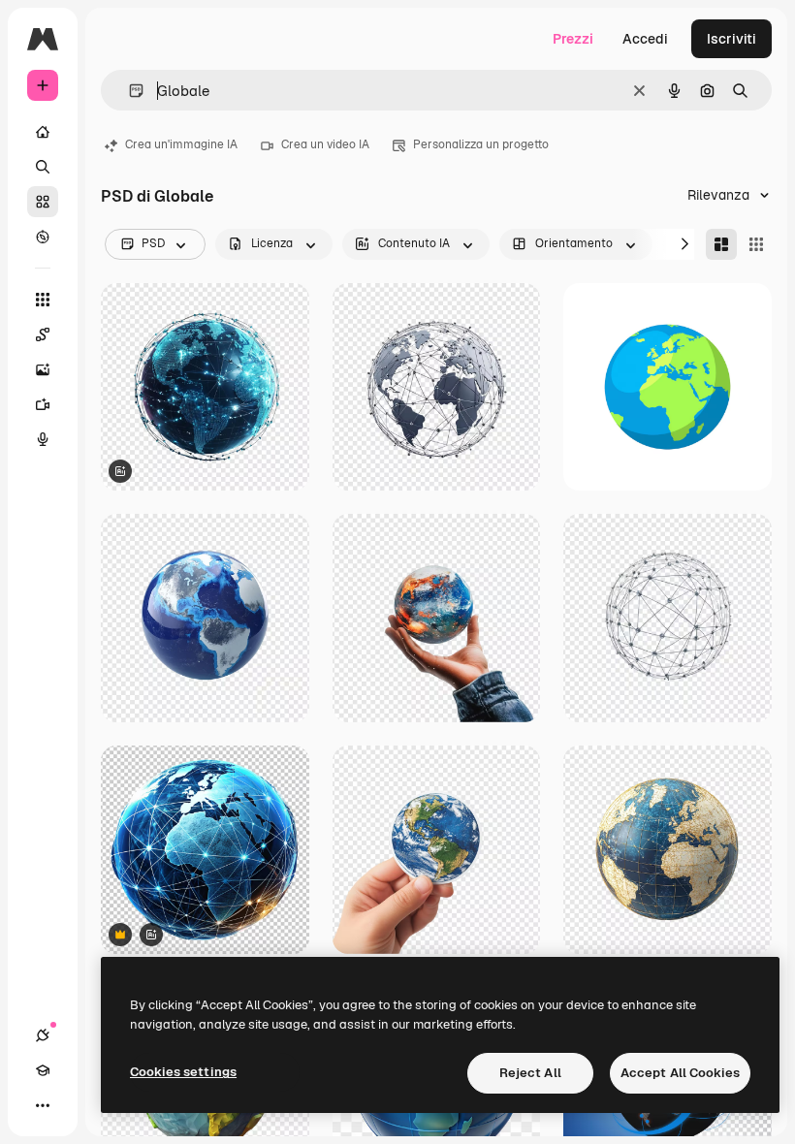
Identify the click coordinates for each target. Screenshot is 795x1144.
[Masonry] (721, 244)
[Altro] (42, 1105)
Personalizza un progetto (481, 144)
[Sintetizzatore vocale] (42, 439)
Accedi (645, 39)
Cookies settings (183, 1072)
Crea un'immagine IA (181, 144)
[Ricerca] (42, 166)
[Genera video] (42, 404)
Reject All (530, 1073)
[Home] (42, 131)
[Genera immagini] (42, 369)
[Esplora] (42, 236)
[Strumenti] (42, 299)
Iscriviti (731, 39)
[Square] (756, 244)
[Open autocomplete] (128, 90)
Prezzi (573, 39)
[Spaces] (42, 334)
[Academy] (42, 1070)
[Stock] (42, 201)
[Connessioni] (42, 1035)
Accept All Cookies (680, 1073)
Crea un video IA (325, 144)
